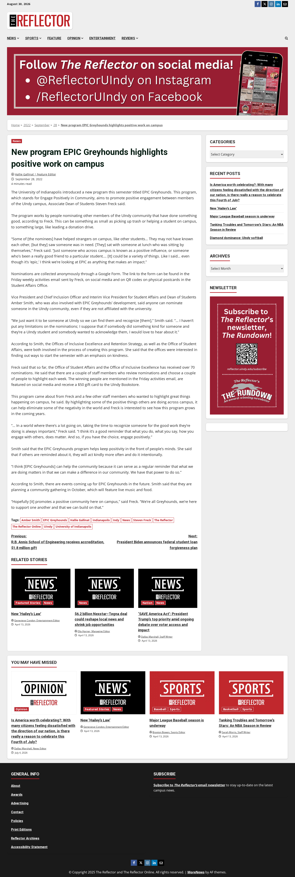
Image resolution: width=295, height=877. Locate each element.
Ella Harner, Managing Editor (94, 631)
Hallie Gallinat (80, 520)
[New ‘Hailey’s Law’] (41, 588)
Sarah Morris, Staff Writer (236, 732)
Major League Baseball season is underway (242, 217)
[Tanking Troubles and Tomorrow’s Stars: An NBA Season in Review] (251, 692)
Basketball (231, 709)
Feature (54, 38)
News (11, 38)
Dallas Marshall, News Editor (30, 748)
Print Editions (21, 829)
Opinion (73, 38)
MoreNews (195, 872)
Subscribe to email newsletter (189, 785)
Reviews (128, 38)
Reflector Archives (25, 838)
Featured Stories (28, 603)
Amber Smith (30, 520)
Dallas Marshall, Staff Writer (157, 636)
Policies (17, 821)
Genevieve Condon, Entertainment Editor (37, 620)
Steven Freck (142, 520)
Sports (31, 38)
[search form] (286, 38)
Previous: (57, 542)
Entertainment (102, 38)
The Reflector (163, 520)
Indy (116, 520)
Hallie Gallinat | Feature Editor (35, 174)
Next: (157, 542)
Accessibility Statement (29, 847)
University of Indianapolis (73, 526)
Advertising (19, 803)
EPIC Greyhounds (55, 520)
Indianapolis (101, 520)
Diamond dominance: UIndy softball (236, 238)
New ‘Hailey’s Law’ (26, 614)
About (15, 786)
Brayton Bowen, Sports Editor (169, 732)
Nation (147, 603)
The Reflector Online (26, 526)
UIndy (48, 526)
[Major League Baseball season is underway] (182, 692)
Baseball (160, 709)
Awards (16, 795)
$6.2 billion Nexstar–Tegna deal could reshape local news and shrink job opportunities (101, 619)
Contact (17, 812)
